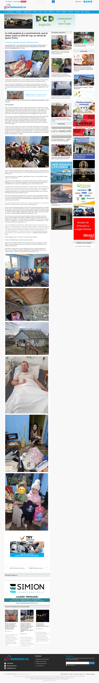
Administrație (27, 11)
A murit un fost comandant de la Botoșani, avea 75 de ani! (42, 625)
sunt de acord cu (78, 665)
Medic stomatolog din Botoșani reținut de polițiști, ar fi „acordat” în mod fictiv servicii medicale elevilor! (11, 626)
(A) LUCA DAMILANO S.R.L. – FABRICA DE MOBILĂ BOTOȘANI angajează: (61, 140)
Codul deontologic (90, 674)
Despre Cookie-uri (56, 678)
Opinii (82, 11)
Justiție (58, 11)
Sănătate (51, 11)
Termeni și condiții (34, 678)
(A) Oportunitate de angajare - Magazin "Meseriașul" (83, 88)
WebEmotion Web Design (42, 659)
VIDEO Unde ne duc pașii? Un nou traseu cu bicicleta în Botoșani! (84, 45)
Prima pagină (64, 674)
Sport (40, 11)
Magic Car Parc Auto (41, 661)
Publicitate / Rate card (79, 674)
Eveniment (19, 11)
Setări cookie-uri (64, 678)
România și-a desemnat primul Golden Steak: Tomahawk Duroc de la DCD (60, 158)
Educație (70, 11)
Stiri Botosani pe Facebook (83, 246)
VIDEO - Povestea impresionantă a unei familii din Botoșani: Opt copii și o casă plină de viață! (61, 120)
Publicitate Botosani (41, 663)
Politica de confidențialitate (82, 665)
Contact (71, 674)
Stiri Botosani (9, 42)
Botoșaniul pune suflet (33, 42)
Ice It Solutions (40, 665)
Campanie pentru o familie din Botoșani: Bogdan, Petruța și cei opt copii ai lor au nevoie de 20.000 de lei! (60, 52)
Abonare (92, 663)
